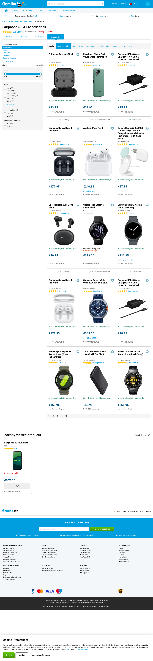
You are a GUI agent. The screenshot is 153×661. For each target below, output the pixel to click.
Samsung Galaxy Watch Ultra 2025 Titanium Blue (95, 281)
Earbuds (121, 555)
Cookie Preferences (75, 606)
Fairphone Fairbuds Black (61, 54)
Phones (45, 546)
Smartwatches (123, 559)
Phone (15, 10)
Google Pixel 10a (8, 557)
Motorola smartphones (49, 555)
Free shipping (59, 111)
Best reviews (78, 46)
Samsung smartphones (49, 550)
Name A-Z (116, 46)
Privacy (57, 606)
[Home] (6, 10)
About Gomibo (85, 568)
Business (52, 10)
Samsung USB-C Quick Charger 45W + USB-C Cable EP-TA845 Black (129, 57)
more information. (98, 602)
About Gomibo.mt (47, 606)
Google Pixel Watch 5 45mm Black (93, 206)
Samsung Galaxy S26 (10, 553)
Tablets (40, 10)
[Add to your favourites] (77, 54)
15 (66, 416)
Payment (6, 568)
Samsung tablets (85, 550)
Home (4, 22)
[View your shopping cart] (148, 4)
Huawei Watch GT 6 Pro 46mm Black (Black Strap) (130, 353)
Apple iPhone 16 (8, 550)
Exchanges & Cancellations (12, 577)
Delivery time (7, 573)
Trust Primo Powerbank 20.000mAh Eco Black (94, 353)
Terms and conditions (90, 606)
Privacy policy (84, 573)
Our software (84, 570)
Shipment (6, 575)
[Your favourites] (141, 4)
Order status (7, 570)
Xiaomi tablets (85, 553)
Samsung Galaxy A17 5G (11, 561)
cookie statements (81, 649)
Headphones (123, 557)
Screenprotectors (124, 550)
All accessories (39, 22)
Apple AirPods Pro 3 (93, 128)
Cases (121, 548)
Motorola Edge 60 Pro (10, 559)
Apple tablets (84, 548)
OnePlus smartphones (49, 553)
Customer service (68, 10)
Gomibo (83, 566)
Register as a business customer (52, 570)
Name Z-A (128, 46)
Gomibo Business (47, 568)
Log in (123, 4)
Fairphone (18, 22)
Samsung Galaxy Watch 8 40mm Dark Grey (130, 206)
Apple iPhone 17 (8, 548)
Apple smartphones (48, 548)
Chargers (122, 553)
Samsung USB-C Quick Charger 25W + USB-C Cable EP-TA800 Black (129, 283)
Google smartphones (48, 557)
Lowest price (91, 46)
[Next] (148, 416)
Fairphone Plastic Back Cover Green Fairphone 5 (95, 55)
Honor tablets (84, 555)
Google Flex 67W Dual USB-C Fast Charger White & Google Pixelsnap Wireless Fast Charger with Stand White (131, 133)
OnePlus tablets (85, 557)
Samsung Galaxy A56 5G (11, 555)
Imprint (64, 606)
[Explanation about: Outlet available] (17, 110)
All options (9, 61)
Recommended (63, 46)
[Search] (102, 4)
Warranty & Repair (9, 579)
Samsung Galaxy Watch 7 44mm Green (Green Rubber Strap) (61, 354)
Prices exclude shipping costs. (98, 600)
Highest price (104, 46)
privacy (68, 649)
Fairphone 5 (28, 22)
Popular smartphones (13, 546)
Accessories (28, 10)
